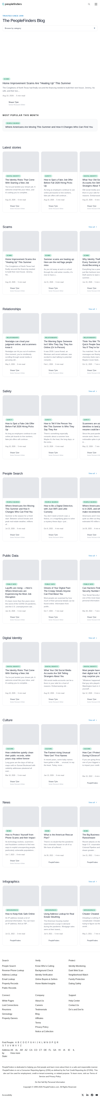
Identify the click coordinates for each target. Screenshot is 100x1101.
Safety (48, 176)
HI (59, 1050)
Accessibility (7, 1095)
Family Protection (77, 979)
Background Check (44, 970)
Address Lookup (9, 975)
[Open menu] (95, 4)
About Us (39, 1001)
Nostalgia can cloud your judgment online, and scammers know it (20, 344)
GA (54, 1050)
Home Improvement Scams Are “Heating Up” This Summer (37, 83)
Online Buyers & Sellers (46, 979)
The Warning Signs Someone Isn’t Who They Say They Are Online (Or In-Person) (58, 344)
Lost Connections (10, 1005)
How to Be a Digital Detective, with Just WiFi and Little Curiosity (58, 509)
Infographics (12, 910)
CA (30, 1050)
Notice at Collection (44, 1031)
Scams (9, 255)
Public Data (11, 584)
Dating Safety (75, 983)
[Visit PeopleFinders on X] (83, 1095)
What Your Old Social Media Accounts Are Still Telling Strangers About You (57, 673)
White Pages (8, 1001)
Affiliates (39, 1018)
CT (40, 1050)
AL (16, 1050)
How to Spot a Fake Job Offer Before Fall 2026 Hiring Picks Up (58, 183)
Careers (39, 1005)
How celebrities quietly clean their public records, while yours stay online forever (19, 755)
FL (50, 1050)
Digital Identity (13, 176)
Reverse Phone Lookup (13, 970)
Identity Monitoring (77, 966)
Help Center (74, 1001)
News (9, 831)
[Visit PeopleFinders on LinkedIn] (87, 1095)
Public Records (9, 988)
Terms (38, 1023)
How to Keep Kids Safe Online (20, 914)
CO (35, 1050)
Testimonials (41, 1009)
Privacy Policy (41, 1027)
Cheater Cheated (90, 914)
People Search (13, 502)
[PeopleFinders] (12, 4)
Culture (10, 749)
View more (15, 1053)
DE (45, 1050)
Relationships (12, 337)
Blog (37, 1014)
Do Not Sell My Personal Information (50, 1082)
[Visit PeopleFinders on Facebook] (92, 1095)
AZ (26, 1050)
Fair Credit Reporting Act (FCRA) (79, 1070)
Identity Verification (44, 975)
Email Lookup (8, 979)
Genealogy (7, 1014)
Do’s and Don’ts (76, 1009)
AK (11, 1050)
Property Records (10, 983)
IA (64, 1050)
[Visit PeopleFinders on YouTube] (97, 1095)
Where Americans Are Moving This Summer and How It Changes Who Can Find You (19, 509)
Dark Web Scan (76, 970)
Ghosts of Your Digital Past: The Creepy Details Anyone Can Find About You (57, 591)
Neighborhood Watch (78, 975)
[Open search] (89, 4)
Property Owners (10, 1018)
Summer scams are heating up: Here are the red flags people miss (59, 262)
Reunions (6, 1009)
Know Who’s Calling (44, 966)
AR (21, 1050)
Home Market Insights (45, 983)
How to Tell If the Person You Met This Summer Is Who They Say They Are (59, 426)
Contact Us (74, 1005)
